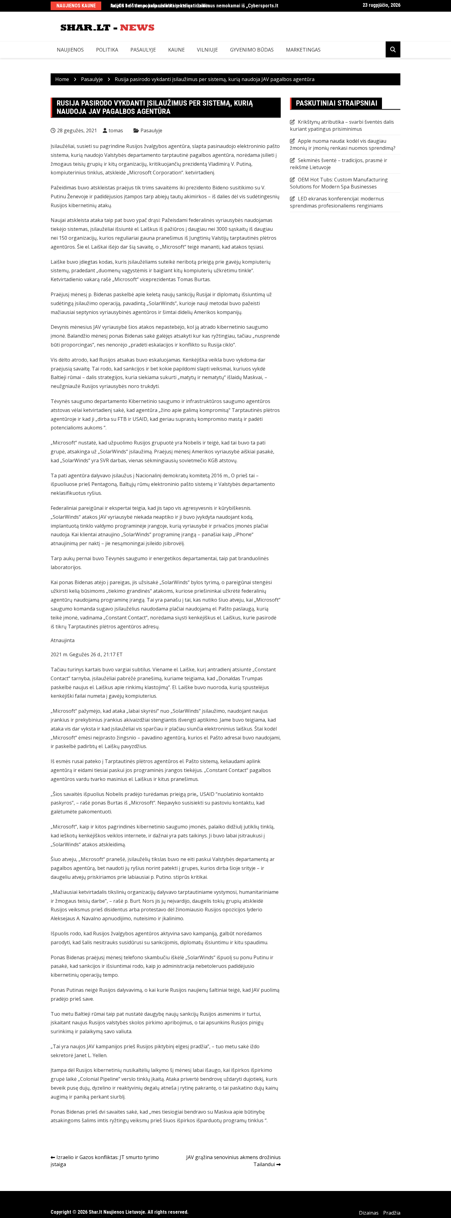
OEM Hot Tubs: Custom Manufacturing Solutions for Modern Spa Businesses (339, 183)
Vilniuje (207, 49)
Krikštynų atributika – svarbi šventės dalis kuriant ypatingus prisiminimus (342, 125)
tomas (116, 130)
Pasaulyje (143, 49)
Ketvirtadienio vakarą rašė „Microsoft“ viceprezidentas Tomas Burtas (130, 279)
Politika (107, 49)
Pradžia (391, 1212)
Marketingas (303, 49)
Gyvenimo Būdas (252, 49)
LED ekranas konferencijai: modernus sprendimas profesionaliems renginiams (337, 202)
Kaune (176, 49)
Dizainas (369, 1212)
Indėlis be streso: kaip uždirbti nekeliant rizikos (160, 6)
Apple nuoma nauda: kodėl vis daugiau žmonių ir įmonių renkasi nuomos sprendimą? (342, 144)
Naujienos (70, 49)
